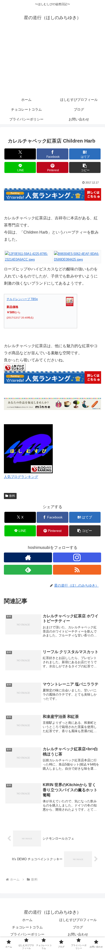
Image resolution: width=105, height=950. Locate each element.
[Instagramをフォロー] (77, 557)
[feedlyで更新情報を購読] (28, 570)
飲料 (12, 496)
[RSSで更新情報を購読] (77, 570)
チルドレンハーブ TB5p (22, 299)
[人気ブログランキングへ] (14, 367)
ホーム (27, 920)
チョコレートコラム (27, 927)
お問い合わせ (78, 934)
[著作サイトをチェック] (28, 557)
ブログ (78, 927)
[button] (85, 167)
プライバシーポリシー (27, 934)
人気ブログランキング (21, 477)
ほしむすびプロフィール (78, 920)
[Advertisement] (52, 61)
